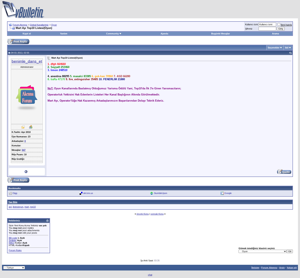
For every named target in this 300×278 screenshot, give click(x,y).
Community (112, 33)
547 (24, 150)
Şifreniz (248, 28)
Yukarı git (292, 267)
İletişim (255, 267)
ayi (10, 207)
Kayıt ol (27, 33)
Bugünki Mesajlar (220, 33)
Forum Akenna (20, 25)
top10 (33, 207)
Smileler (13, 240)
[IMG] (11, 243)
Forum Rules (15, 250)
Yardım (63, 33)
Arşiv (282, 267)
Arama (275, 33)
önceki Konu (143, 214)
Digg (15, 193)
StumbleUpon (160, 193)
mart (26, 207)
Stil (286, 47)
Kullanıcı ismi (251, 24)
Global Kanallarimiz (39, 25)
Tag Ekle (12, 202)
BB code (13, 238)
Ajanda (164, 33)
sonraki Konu (157, 214)
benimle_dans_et (27, 61)
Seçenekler (273, 47)
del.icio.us (88, 193)
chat (150, 275)
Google (228, 193)
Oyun (54, 25)
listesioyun (18, 207)
